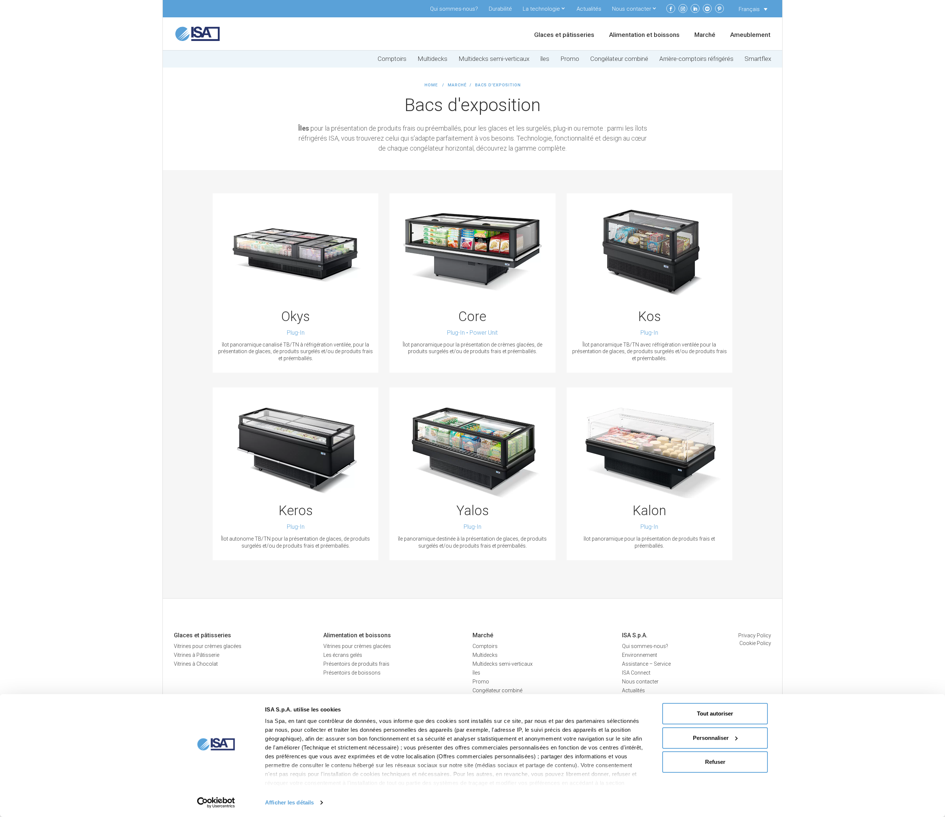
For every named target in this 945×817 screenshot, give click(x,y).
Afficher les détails (289, 802)
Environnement (639, 655)
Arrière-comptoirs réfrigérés (696, 59)
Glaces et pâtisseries (564, 35)
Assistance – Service (646, 664)
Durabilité (500, 9)
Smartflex (758, 59)
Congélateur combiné (619, 59)
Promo (569, 59)
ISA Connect (636, 673)
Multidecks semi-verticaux (493, 59)
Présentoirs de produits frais (356, 664)
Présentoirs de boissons (352, 673)
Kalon (649, 510)
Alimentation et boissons (644, 35)
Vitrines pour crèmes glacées (207, 646)
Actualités (589, 9)
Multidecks (432, 59)
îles (544, 59)
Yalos (472, 510)
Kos (649, 316)
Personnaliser (711, 738)
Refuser (715, 762)
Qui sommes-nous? (454, 9)
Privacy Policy (754, 635)
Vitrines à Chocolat (196, 664)
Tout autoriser (715, 713)
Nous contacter (631, 9)
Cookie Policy (755, 643)
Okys (295, 316)
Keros (296, 510)
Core (472, 316)
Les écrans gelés (342, 655)
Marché (704, 35)
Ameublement (750, 35)
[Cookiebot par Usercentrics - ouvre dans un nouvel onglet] (216, 802)
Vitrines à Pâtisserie (196, 655)
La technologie (541, 9)
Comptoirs (392, 59)
